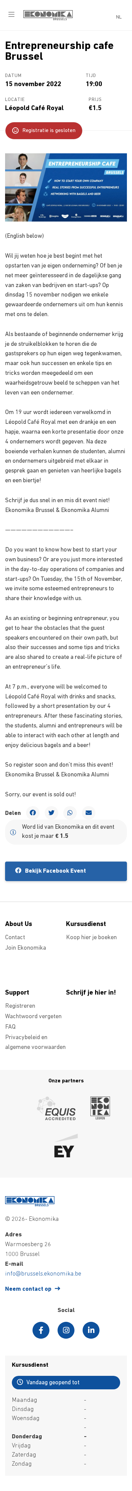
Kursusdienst (86, 924)
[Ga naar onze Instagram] (66, 1330)
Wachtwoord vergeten (33, 1017)
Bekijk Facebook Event (55, 871)
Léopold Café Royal (34, 108)
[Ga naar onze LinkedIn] (91, 1330)
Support (17, 992)
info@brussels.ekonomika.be (43, 1274)
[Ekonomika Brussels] (48, 19)
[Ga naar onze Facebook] (40, 1330)
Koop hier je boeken (91, 938)
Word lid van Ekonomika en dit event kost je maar (68, 832)
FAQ (10, 1027)
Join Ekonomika (25, 948)
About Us (18, 924)
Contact (15, 938)
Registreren (20, 1006)
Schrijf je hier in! (91, 992)
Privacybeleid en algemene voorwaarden (35, 1043)
